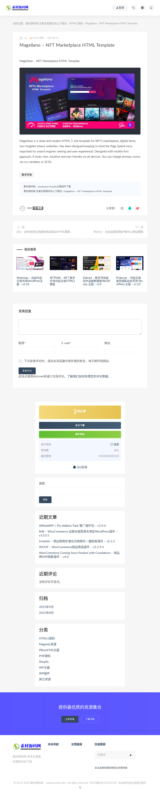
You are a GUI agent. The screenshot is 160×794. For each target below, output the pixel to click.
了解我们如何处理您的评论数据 (87, 376)
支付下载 (80, 425)
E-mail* (66, 343)
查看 (116, 444)
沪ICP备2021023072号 (103, 783)
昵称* (22, 343)
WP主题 (44, 667)
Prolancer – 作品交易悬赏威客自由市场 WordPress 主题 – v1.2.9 (129, 281)
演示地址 (80, 434)
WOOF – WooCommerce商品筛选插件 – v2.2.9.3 (71, 547)
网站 (107, 343)
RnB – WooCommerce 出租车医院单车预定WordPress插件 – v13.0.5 (78, 533)
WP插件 (44, 673)
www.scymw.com (56, 783)
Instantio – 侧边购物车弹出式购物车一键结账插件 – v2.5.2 (77, 541)
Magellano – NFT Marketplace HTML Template (88, 191)
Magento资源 (47, 644)
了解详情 (90, 719)
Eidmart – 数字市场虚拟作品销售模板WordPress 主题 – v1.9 (96, 281)
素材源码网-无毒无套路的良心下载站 (46, 23)
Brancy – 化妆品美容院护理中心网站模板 (118, 232)
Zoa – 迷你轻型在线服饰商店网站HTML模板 (43, 232)
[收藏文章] (122, 208)
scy (29, 207)
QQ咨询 (81, 467)
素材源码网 (107, 768)
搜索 (42, 483)
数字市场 (27, 175)
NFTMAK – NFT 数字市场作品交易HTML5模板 (62, 281)
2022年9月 (46, 607)
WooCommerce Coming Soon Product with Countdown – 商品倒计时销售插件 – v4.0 (79, 555)
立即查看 (70, 719)
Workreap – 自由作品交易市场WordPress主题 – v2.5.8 (30, 281)
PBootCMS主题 (49, 650)
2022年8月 (46, 612)
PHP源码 (45, 656)
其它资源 (45, 679)
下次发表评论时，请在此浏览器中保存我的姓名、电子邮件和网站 (66, 361)
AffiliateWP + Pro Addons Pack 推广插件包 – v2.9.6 (72, 525)
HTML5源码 (76, 23)
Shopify (44, 661)
